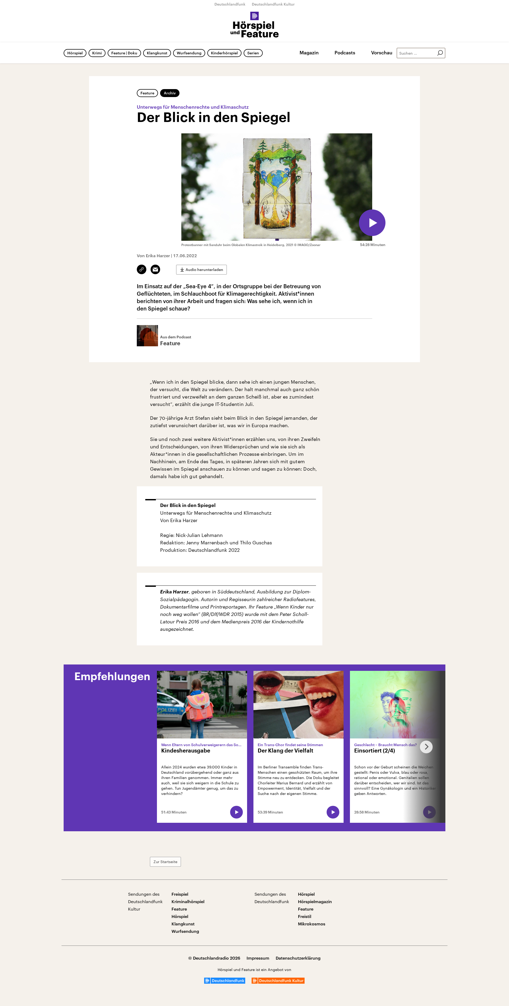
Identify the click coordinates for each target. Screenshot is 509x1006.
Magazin (309, 52)
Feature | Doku (124, 53)
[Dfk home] (278, 982)
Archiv (170, 93)
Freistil (304, 916)
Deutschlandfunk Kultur (273, 4)
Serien (253, 53)
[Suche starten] (440, 53)
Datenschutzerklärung (298, 957)
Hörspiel (75, 53)
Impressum (258, 957)
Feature (147, 93)
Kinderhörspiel (224, 53)
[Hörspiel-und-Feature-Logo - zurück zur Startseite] (254, 25)
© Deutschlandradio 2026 (214, 957)
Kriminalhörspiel (188, 901)
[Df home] (224, 982)
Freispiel (180, 893)
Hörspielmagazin (315, 901)
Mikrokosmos (311, 923)
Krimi (97, 53)
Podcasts (345, 52)
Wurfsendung (189, 53)
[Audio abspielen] (372, 222)
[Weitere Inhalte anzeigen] (424, 747)
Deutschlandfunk (229, 4)
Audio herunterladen (204, 269)
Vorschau (381, 52)
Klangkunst (157, 53)
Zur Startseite (165, 861)
